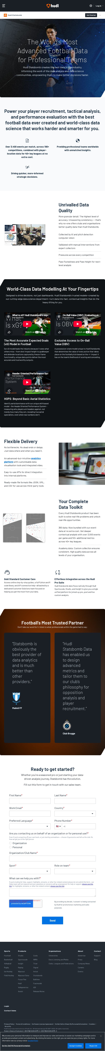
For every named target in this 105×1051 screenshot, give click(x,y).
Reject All (93, 1046)
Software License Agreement (42, 1024)
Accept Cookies (75, 1046)
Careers (81, 967)
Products (22, 951)
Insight (20, 963)
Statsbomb (37, 975)
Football (7, 955)
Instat (35, 971)
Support (97, 955)
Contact (97, 951)
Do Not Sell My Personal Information (16, 1046)
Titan (35, 963)
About (80, 951)
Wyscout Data (23, 975)
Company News (84, 963)
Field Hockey (9, 975)
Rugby (6, 967)
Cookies (92, 1024)
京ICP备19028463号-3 (49, 1031)
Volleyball (7, 963)
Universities (53, 955)
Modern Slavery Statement (14, 1031)
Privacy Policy (9, 1024)
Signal (35, 967)
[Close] (101, 1036)
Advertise (81, 955)
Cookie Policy (33, 1041)
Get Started (91, 15)
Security (8, 1026)
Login (6, 1006)
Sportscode (22, 959)
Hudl (20, 983)
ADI (34, 987)
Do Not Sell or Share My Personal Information (71, 1024)
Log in (98, 6)
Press (80, 959)
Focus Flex (22, 979)
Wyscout (21, 971)
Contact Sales (10, 1010)
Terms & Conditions (23, 1024)
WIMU (35, 959)
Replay (20, 967)
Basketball (8, 959)
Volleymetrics (23, 987)
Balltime (36, 979)
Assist (20, 991)
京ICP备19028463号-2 (32, 1031)
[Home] (52, 6)
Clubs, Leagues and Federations (61, 963)
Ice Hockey (8, 971)
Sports (7, 951)
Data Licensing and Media (58, 959)
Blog (95, 959)
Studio (20, 955)
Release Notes (38, 991)
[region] (52, 1041)
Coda (35, 955)
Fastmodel (37, 983)
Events (80, 971)
